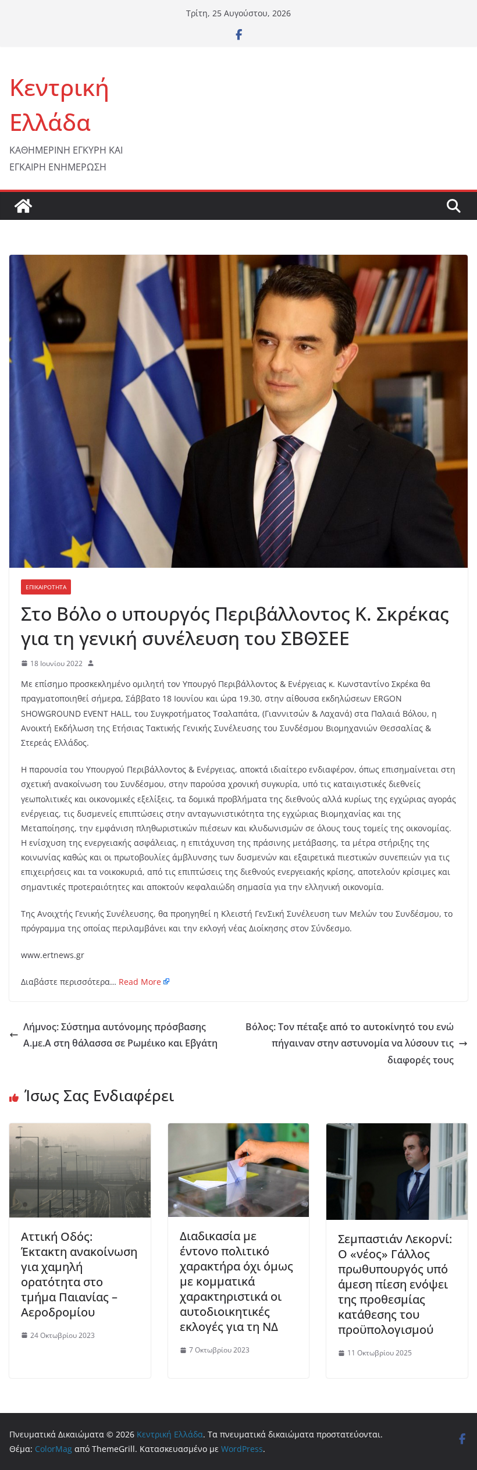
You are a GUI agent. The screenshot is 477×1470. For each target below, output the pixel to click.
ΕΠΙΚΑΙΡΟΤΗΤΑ (46, 587)
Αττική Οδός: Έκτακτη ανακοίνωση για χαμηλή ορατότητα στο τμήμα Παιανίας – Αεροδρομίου (79, 1274)
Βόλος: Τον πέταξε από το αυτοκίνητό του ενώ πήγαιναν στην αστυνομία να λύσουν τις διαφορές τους (349, 1043)
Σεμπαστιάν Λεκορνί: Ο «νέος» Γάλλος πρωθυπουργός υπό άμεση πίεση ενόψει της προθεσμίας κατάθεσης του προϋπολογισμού (395, 1284)
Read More (140, 981)
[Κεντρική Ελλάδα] (23, 206)
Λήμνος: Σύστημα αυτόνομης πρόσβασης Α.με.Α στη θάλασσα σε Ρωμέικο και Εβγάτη (120, 1035)
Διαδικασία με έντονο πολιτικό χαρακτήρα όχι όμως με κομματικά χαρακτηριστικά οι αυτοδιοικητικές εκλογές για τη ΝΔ (236, 1281)
